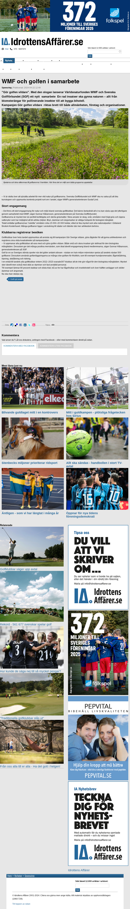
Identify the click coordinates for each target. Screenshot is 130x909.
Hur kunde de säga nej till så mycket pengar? (30, 671)
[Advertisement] (17, 304)
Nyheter (9, 60)
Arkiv (57, 60)
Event (7, 69)
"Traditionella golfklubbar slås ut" (22, 718)
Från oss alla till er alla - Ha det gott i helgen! (30, 766)
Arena (116, 64)
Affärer (87, 64)
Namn (15, 69)
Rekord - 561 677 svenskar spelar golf (25, 624)
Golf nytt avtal (16, 279)
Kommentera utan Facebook (56, 346)
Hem (9, 875)
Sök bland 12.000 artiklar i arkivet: (101, 48)
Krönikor (20, 60)
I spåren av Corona (102, 64)
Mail (6, 49)
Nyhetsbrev (47, 60)
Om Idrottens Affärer (73, 60)
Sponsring (26, 69)
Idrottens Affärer (42, 41)
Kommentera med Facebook (19, 346)
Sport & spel (33, 60)
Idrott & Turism (52, 69)
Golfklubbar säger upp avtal (18, 569)
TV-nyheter (39, 69)
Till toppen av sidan (21, 904)
